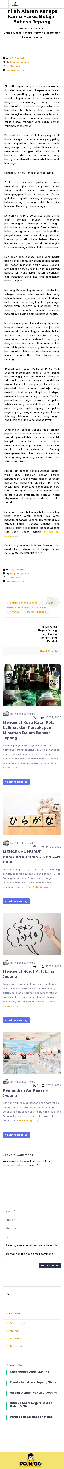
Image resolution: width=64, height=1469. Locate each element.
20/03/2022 (53, 717)
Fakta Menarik (18, 1323)
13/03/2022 (53, 966)
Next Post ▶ (49, 651)
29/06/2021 (18, 58)
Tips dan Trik (17, 1346)
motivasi (15, 611)
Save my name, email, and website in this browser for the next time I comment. (31, 1249)
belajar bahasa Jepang (24, 603)
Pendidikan (16, 1338)
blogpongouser (19, 62)
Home (23, 28)
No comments (15, 70)
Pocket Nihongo (36, 611)
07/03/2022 (53, 1085)
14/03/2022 (53, 846)
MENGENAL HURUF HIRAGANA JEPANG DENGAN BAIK (31, 857)
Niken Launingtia (25, 713)
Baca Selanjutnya (37, 887)
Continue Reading (16, 781)
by (12, 713)
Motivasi (35, 28)
